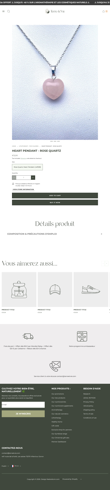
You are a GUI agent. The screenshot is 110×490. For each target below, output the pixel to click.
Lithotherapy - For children (28, 146)
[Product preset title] (19, 289)
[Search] (8, 11)
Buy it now (55, 202)
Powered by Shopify (70, 479)
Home (14, 146)
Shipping (23, 158)
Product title (8, 310)
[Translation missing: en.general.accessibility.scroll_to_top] (81, 479)
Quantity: (15, 173)
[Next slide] (106, 263)
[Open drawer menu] (3, 11)
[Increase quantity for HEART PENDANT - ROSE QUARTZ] (33, 178)
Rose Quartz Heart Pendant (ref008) (27, 167)
